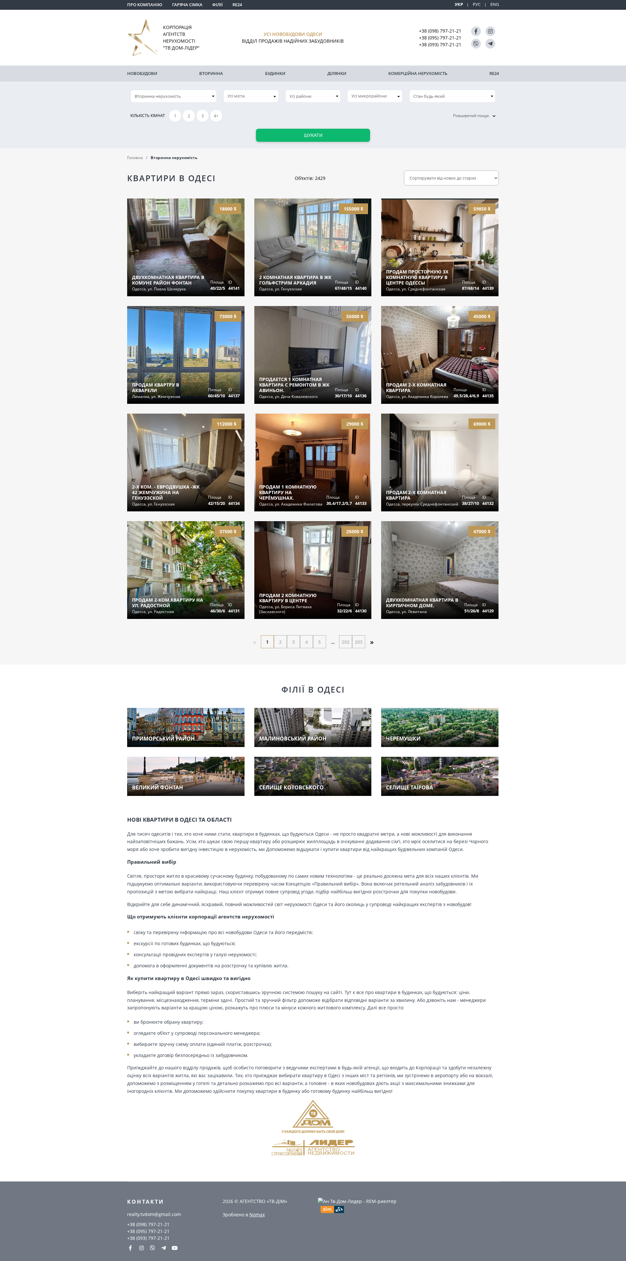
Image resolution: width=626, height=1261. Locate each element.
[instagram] (490, 31)
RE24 (237, 4)
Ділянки (336, 73)
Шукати (313, 135)
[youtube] (174, 1248)
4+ (216, 116)
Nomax (257, 1214)
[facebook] (476, 31)
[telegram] (490, 44)
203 (359, 642)
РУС (477, 4)
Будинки (275, 73)
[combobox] (251, 96)
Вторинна (211, 73)
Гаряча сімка (187, 4)
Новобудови (142, 73)
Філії (217, 4)
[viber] (476, 44)
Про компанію (144, 4)
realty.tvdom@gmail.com (154, 1214)
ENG (494, 4)
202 (346, 642)
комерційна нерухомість (417, 73)
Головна (135, 157)
